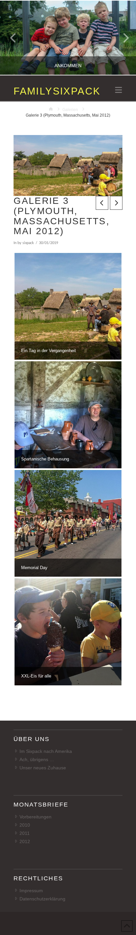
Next (122, 37)
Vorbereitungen (35, 816)
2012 (24, 841)
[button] (118, 90)
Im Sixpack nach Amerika (45, 751)
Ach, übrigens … (36, 759)
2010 (24, 825)
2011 (24, 833)
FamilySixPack (57, 91)
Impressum (31, 890)
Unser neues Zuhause (42, 767)
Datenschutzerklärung (42, 898)
